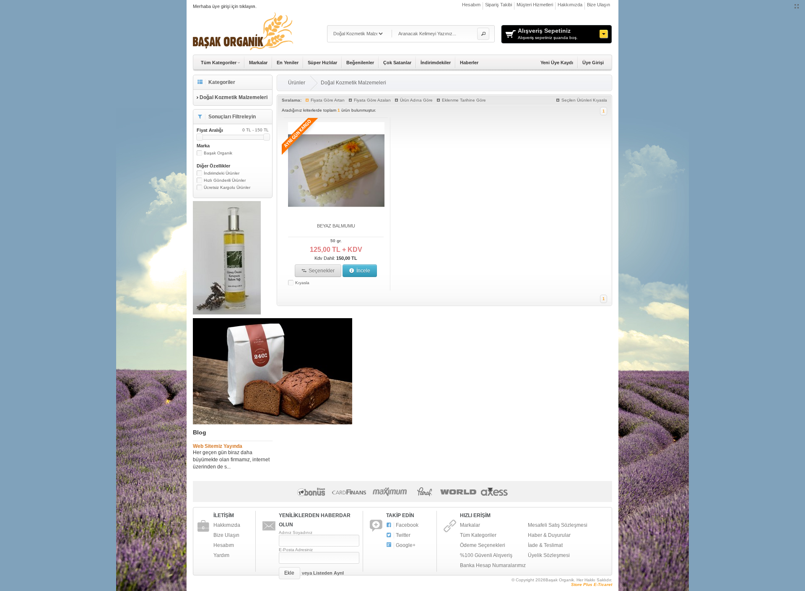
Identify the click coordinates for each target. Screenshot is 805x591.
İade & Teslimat (545, 545)
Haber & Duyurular (549, 535)
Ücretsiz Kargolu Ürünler (227, 187)
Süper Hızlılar (322, 62)
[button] (483, 34)
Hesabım (471, 4)
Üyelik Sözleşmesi (549, 555)
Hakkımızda (570, 4)
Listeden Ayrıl (328, 572)
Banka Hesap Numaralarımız (493, 565)
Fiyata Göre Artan (328, 100)
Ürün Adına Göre (416, 100)
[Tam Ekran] (797, 6)
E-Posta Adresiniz (296, 549)
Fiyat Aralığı (233, 130)
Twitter (403, 535)
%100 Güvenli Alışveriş (486, 555)
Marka (203, 145)
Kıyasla (302, 282)
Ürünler (296, 83)
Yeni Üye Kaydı (556, 62)
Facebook (407, 525)
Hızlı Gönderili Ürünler (225, 180)
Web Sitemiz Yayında (217, 446)
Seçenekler (321, 271)
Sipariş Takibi (498, 4)
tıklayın (247, 6)
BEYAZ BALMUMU (336, 225)
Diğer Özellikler (213, 165)
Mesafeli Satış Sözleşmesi (557, 525)
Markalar (258, 62)
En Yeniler (288, 62)
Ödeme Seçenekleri (482, 545)
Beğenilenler (360, 62)
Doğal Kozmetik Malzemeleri (353, 83)
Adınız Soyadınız (295, 532)
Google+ (405, 545)
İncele (362, 271)
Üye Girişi (593, 62)
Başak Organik (218, 153)
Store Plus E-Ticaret (591, 584)
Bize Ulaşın (598, 4)
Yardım (221, 555)
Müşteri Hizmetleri (535, 4)
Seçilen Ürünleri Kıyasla (584, 100)
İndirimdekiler (436, 62)
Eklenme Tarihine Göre (464, 100)
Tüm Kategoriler (478, 535)
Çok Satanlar (397, 62)
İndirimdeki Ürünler (221, 173)
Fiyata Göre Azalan (372, 100)
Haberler (469, 62)
